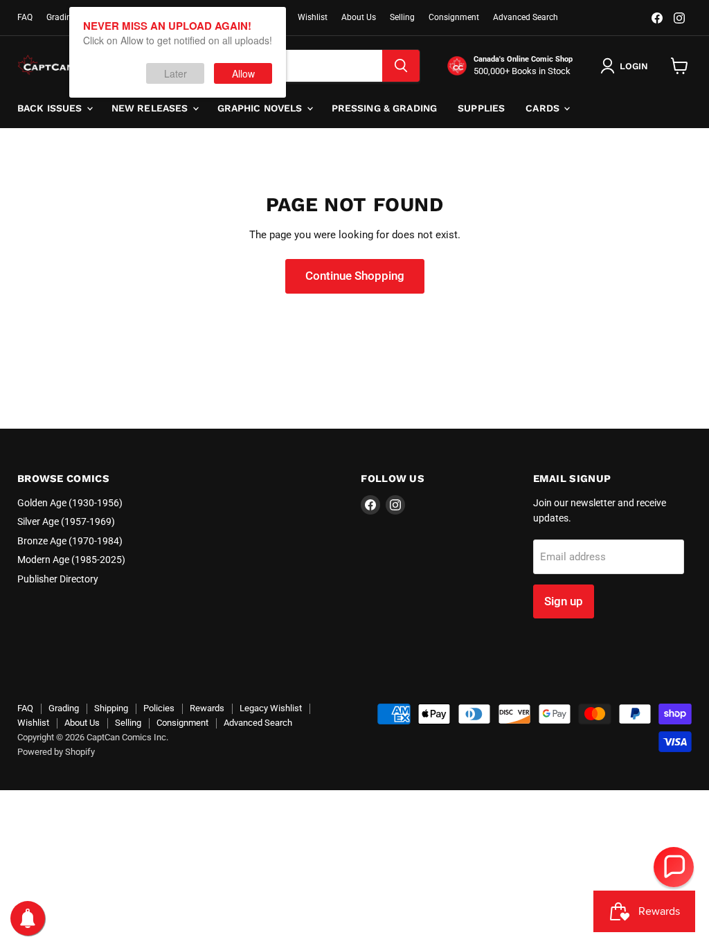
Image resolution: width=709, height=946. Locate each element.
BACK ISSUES (51, 108)
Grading (61, 17)
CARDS (544, 108)
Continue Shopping (354, 276)
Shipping (111, 708)
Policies (158, 708)
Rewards (207, 708)
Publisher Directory (57, 578)
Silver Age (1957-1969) (66, 521)
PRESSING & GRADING (385, 108)
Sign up (563, 601)
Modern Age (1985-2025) (71, 559)
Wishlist (312, 17)
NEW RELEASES (151, 108)
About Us (358, 17)
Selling (402, 17)
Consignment (454, 17)
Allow (243, 73)
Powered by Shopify (56, 752)
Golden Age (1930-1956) (70, 502)
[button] (674, 867)
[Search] (401, 66)
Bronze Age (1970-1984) (70, 540)
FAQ (25, 17)
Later (175, 73)
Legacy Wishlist (271, 708)
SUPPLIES (481, 108)
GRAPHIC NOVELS (261, 108)
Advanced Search (525, 17)
